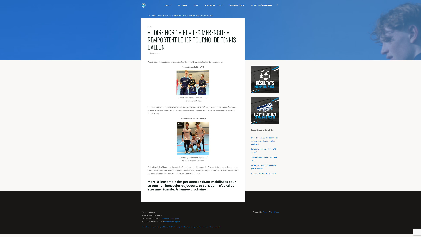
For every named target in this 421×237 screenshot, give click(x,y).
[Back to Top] (412, 234)
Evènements (186, 227)
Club (153, 16)
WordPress (274, 212)
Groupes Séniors (162, 227)
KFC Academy (175, 227)
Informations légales (172, 222)
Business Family (215, 227)
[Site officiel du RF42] (143, 5)
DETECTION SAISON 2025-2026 (263, 174)
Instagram (175, 218)
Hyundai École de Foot (200, 227)
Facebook (165, 218)
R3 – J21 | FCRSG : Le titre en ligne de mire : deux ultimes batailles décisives (264, 141)
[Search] (277, 5)
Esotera (265, 212)
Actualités (145, 227)
